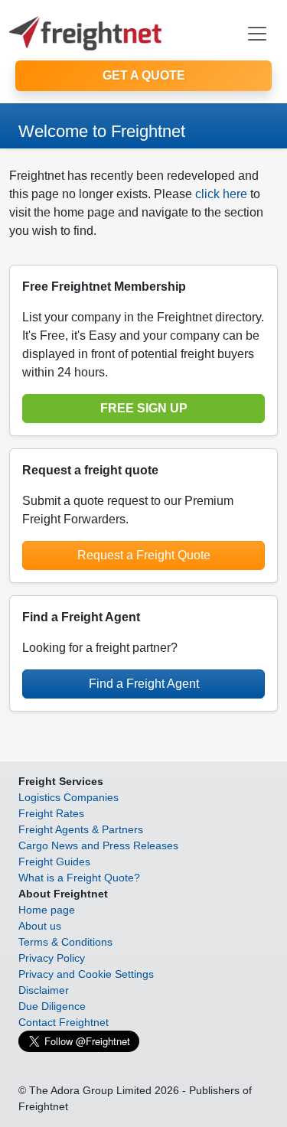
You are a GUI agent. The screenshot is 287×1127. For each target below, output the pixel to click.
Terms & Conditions (65, 942)
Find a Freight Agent (144, 683)
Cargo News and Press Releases (98, 845)
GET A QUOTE (144, 75)
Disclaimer (43, 990)
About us (39, 926)
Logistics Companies (68, 797)
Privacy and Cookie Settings (86, 974)
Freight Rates (51, 813)
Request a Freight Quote (143, 555)
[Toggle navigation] (257, 33)
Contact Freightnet (63, 1022)
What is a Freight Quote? (79, 877)
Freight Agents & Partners (80, 829)
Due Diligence (52, 1006)
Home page (46, 910)
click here (221, 193)
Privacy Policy (51, 958)
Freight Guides (54, 861)
